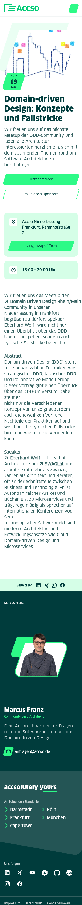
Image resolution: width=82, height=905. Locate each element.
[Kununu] (69, 872)
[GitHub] (57, 872)
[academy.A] (44, 872)
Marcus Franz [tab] (14, 602)
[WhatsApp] (56, 585)
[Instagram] (7, 883)
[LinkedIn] (40, 585)
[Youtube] (32, 872)
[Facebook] (63, 585)
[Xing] (48, 585)
